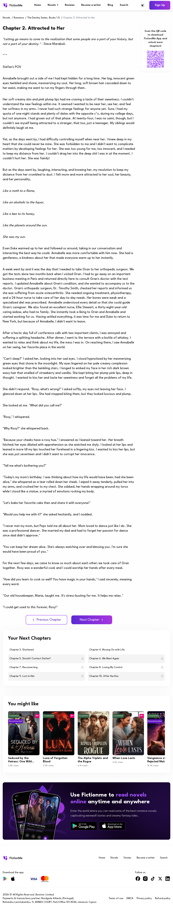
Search (124, 5)
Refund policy (162, 898)
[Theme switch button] (142, 5)
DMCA (130, 898)
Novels (53, 5)
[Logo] (12, 5)
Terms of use (116, 898)
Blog (110, 5)
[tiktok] (152, 880)
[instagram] (145, 880)
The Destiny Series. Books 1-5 (43, 18)
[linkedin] (167, 880)
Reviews (70, 5)
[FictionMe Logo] (12, 858)
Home (37, 5)
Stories (127, 858)
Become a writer (91, 5)
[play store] (83, 826)
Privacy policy (144, 898)
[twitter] (160, 880)
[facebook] (138, 880)
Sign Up (160, 5)
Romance (19, 18)
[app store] (112, 826)
